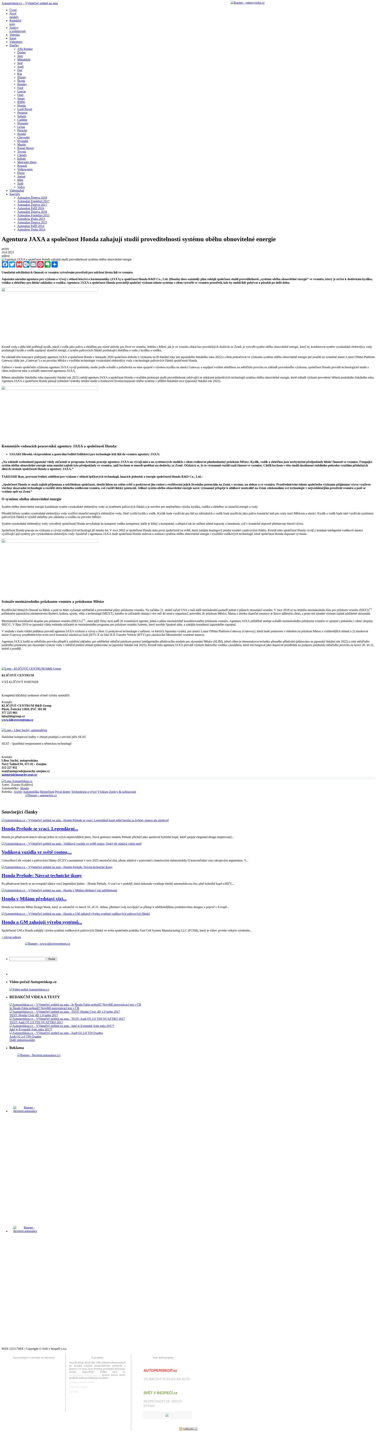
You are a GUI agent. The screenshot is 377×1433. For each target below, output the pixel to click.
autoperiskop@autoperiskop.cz (85, 1375)
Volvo (21, 187)
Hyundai (22, 141)
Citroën (22, 155)
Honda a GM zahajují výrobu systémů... (42, 922)
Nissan (21, 77)
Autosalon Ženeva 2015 (32, 222)
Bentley (22, 84)
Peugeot (22, 112)
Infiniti (21, 158)
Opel (20, 95)
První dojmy (62, 791)
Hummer (22, 123)
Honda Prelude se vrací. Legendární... (40, 828)
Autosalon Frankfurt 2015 (33, 215)
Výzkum (102, 791)
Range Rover (25, 148)
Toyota (21, 151)
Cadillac (22, 119)
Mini (20, 180)
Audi (20, 66)
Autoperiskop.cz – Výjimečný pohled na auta (30, 3)
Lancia (21, 91)
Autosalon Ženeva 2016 (32, 211)
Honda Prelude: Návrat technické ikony (42, 875)
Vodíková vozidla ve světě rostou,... (37, 852)
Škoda (21, 80)
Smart (21, 98)
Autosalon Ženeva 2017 (32, 204)
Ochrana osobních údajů (81, 1382)
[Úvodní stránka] (17, 781)
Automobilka (31, 791)
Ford (20, 88)
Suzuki (21, 134)
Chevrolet (23, 137)
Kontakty (74, 1391)
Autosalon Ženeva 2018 (32, 197)
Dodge (21, 52)
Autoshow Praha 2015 (31, 219)
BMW (21, 102)
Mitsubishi (23, 59)
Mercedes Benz (27, 162)
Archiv (18, 791)
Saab (20, 183)
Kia (19, 73)
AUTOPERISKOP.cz (160, 1370)
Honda (21, 105)
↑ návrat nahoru (11, 937)
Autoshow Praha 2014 (31, 229)
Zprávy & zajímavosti (122, 791)
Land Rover (24, 109)
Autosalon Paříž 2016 (30, 208)
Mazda (21, 144)
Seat (20, 63)
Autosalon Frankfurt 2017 (33, 201)
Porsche (22, 130)
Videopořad (16, 190)
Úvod (12, 10)
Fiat (19, 70)
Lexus (21, 126)
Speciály (14, 194)
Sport (12, 38)
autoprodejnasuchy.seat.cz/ (19, 774)
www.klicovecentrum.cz (17, 719)
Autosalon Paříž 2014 (30, 226)
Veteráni (14, 34)
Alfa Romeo (25, 49)
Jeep (20, 56)
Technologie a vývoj (84, 791)
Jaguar (21, 176)
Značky (14, 45)
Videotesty (16, 41)
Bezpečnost (47, 791)
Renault (22, 165)
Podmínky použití (78, 1386)
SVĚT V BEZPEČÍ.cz (160, 1392)
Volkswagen (25, 169)
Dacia (21, 173)
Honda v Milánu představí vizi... (34, 898)
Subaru (21, 116)
